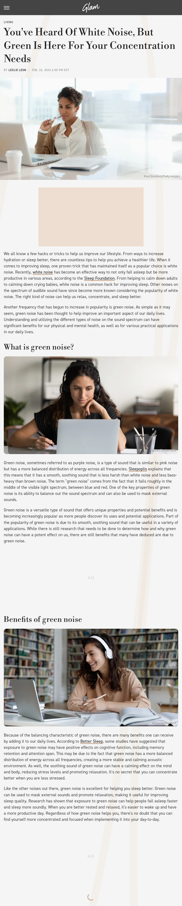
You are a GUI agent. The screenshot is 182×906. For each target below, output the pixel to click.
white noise (43, 272)
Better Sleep (91, 741)
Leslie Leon (17, 70)
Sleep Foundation (99, 278)
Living (8, 22)
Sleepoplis (138, 469)
